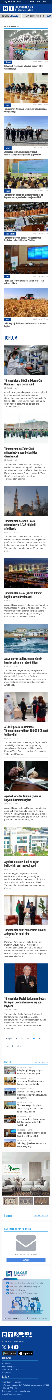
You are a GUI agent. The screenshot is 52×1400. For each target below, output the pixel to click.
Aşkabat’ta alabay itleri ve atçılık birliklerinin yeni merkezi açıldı (21, 863)
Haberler (8, 1062)
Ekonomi (8, 62)
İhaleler (8, 1216)
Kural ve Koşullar (9, 1367)
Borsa (7, 276)
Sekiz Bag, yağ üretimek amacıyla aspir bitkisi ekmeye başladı (24, 324)
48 (40, 1038)
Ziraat (7, 319)
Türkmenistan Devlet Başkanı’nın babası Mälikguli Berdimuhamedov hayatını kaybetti (25, 1002)
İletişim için (6, 1373)
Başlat (9, 1038)
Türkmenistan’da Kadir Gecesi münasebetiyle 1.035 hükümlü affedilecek (20, 524)
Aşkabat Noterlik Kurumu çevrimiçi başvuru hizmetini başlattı (22, 798)
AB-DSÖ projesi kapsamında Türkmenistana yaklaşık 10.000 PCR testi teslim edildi (26, 730)
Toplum (8, 191)
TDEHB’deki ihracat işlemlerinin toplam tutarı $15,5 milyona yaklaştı (24, 281)
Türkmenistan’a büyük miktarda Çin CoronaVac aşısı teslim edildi (23, 382)
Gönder (26, 1259)
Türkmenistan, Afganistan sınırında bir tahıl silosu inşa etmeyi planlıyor (25, 110)
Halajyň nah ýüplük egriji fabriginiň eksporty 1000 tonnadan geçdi (23, 67)
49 (7, 1046)
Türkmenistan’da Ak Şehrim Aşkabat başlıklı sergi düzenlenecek (23, 595)
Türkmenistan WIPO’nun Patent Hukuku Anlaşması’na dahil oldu (25, 931)
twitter (4, 1347)
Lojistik (8, 148)
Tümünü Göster (41, 1062)
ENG (32, 2)
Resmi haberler (10, 233)
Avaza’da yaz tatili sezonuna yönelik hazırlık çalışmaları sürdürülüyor (23, 660)
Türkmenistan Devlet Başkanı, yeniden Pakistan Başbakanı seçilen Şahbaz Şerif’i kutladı (22, 238)
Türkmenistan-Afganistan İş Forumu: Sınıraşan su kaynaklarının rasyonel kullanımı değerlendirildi (23, 195)
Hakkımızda (6, 1364)
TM (38, 2)
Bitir (19, 1046)
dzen (16, 1347)
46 (28, 1038)
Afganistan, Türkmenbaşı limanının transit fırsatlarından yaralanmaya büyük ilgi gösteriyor (22, 153)
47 (34, 1038)
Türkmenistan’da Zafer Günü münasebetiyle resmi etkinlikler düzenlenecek (20, 452)
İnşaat (7, 105)
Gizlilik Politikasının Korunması (14, 1370)
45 (22, 1038)
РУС (45, 2)
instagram (10, 1347)
